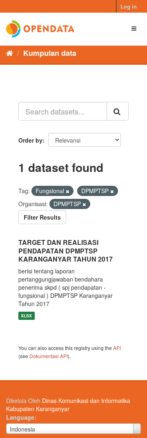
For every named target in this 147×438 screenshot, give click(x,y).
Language (20, 417)
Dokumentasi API (48, 355)
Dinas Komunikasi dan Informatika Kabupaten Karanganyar (68, 404)
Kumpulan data (49, 53)
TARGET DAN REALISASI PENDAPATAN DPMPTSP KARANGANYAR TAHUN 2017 (65, 251)
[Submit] (118, 111)
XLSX (26, 316)
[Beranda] (9, 52)
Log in (128, 6)
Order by (30, 140)
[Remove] (67, 191)
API (117, 347)
